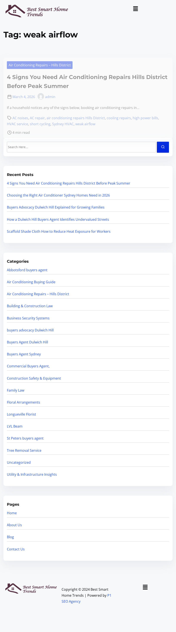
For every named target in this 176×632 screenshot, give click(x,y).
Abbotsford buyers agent (27, 270)
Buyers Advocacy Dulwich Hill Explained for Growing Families (56, 207)
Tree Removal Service (24, 450)
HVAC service (17, 124)
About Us (14, 525)
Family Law (15, 390)
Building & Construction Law (30, 306)
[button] (135, 8)
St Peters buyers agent (25, 438)
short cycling (40, 124)
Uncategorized (19, 462)
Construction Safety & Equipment (34, 378)
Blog (10, 537)
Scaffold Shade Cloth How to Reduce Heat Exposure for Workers (59, 231)
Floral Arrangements (23, 402)
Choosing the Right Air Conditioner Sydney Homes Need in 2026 (58, 195)
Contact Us (16, 549)
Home (12, 513)
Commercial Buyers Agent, (28, 366)
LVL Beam (15, 426)
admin (50, 96)
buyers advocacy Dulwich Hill (30, 330)
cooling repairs (119, 118)
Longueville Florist (21, 414)
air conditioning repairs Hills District (76, 118)
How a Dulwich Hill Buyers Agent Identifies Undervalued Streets (58, 219)
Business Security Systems (28, 318)
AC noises (20, 118)
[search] (163, 147)
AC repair (37, 118)
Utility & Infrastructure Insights (32, 474)
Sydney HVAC (63, 124)
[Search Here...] (81, 147)
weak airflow (85, 124)
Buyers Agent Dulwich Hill (27, 342)
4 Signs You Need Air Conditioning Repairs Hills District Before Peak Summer (68, 183)
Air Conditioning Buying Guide (31, 282)
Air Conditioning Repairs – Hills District (40, 65)
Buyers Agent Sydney (24, 354)
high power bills (145, 118)
